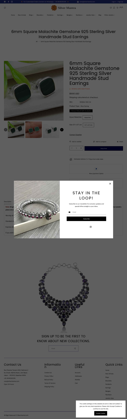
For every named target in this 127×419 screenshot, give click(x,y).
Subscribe (86, 219)
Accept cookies (100, 413)
